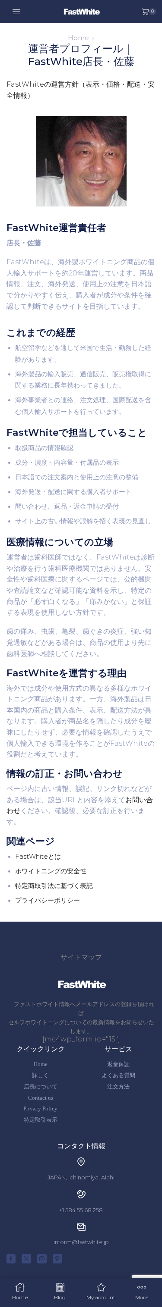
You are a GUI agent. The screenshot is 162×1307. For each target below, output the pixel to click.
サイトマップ (81, 957)
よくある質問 (118, 1075)
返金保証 (118, 1064)
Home (78, 37)
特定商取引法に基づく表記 (54, 886)
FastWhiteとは (38, 856)
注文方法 (118, 1086)
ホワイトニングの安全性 (50, 871)
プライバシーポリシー (47, 900)
